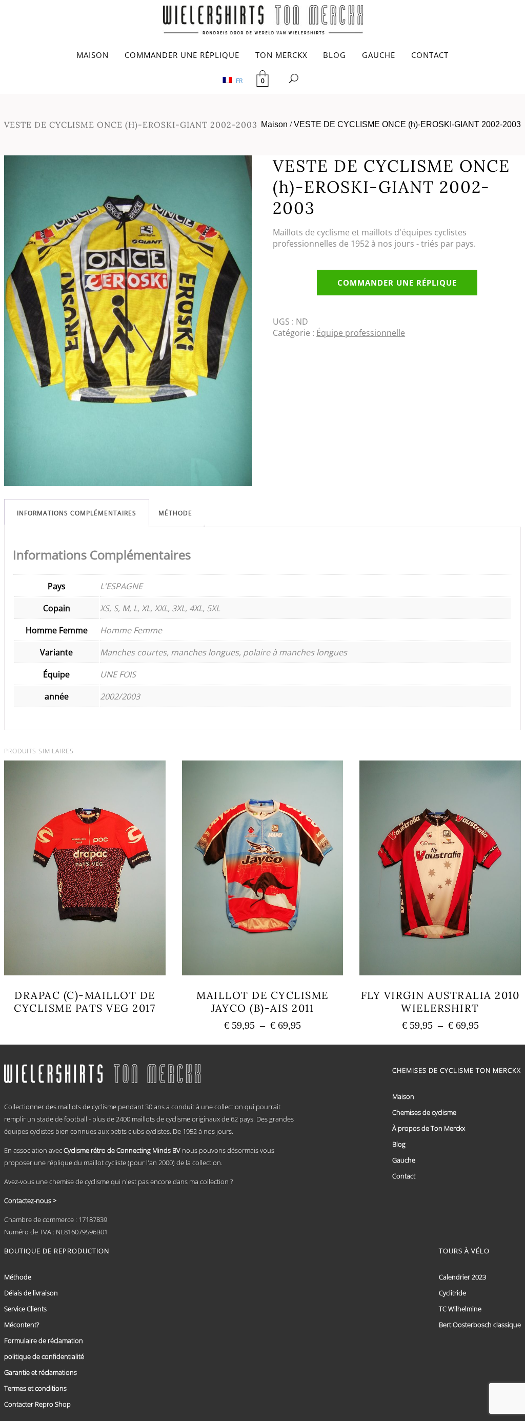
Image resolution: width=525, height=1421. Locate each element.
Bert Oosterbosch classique (480, 1324)
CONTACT (430, 55)
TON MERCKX (281, 55)
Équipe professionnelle (360, 332)
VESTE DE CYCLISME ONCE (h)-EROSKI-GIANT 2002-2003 (407, 124)
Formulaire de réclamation (43, 1340)
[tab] (76, 513)
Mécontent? (21, 1324)
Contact (403, 1175)
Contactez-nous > (30, 1200)
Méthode (175, 513)
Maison (274, 124)
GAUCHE (378, 55)
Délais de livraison (31, 1292)
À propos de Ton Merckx (428, 1128)
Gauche (403, 1160)
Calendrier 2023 (462, 1277)
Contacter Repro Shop (37, 1404)
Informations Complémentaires (76, 513)
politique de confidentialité (44, 1356)
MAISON (92, 55)
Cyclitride (452, 1292)
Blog (399, 1144)
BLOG (334, 55)
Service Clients (25, 1308)
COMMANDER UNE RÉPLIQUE (182, 55)
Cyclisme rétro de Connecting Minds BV (122, 1150)
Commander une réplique (397, 282)
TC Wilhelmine (460, 1308)
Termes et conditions (35, 1388)
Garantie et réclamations (40, 1372)
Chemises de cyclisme (424, 1112)
